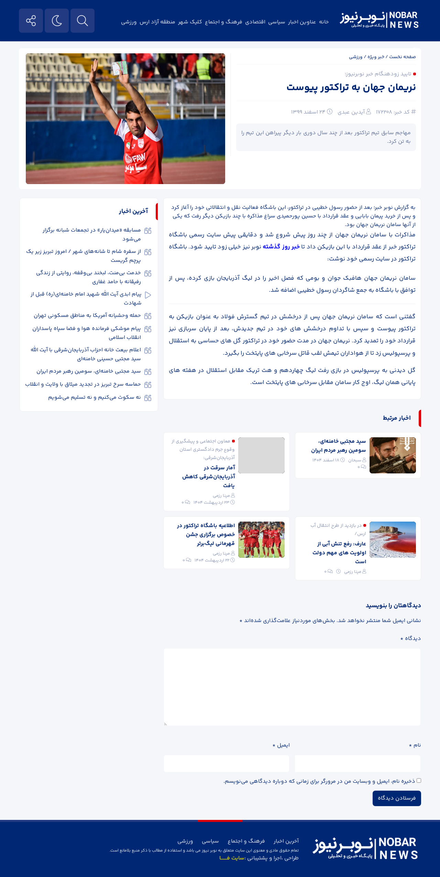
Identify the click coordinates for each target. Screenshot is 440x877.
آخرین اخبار (286, 841)
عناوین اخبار (302, 22)
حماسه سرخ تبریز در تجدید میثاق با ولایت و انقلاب (83, 384)
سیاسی (276, 22)
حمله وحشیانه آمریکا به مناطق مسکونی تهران (87, 315)
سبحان (354, 460)
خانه (324, 22)
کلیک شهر (190, 22)
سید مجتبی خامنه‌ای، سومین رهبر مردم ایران (338, 446)
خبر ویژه (375, 57)
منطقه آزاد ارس (157, 22)
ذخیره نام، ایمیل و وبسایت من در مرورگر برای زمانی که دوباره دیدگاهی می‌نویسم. (319, 781)
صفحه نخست (402, 57)
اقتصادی (255, 22)
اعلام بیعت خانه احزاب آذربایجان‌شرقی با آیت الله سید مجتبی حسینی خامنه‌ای (86, 354)
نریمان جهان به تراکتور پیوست (351, 88)
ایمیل (281, 745)
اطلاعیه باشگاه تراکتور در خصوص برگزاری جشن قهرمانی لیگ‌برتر (206, 535)
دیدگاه (410, 638)
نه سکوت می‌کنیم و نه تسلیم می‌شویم (94, 397)
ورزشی (129, 22)
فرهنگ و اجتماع (223, 22)
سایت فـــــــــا (231, 858)
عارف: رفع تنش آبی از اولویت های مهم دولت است (339, 553)
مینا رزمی (221, 495)
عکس (413, 49)
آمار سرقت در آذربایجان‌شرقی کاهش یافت (208, 477)
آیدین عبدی (351, 112)
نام (415, 745)
